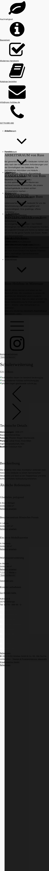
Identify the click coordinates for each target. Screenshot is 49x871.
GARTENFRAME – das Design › (23, 244)
